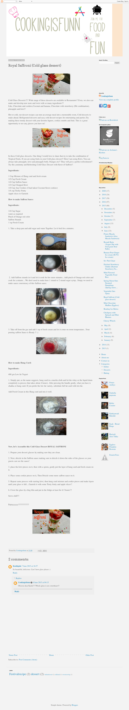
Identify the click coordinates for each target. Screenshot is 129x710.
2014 (104, 344)
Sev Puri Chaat (109, 260)
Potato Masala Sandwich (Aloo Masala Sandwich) (111, 236)
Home (51, 655)
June (106, 230)
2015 (104, 205)
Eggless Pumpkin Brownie (112, 446)
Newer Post (13, 655)
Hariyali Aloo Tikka (113, 435)
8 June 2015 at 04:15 (41, 582)
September (108, 219)
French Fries (114, 455)
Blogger (75, 705)
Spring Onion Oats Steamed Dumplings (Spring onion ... (111, 284)
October (107, 216)
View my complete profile (109, 99)
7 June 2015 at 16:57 (30, 566)
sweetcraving (66, 674)
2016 (104, 202)
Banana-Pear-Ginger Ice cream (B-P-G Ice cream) (111, 254)
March (107, 332)
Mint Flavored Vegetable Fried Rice (110, 274)
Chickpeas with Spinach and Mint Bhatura (111, 314)
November (108, 212)
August (107, 223)
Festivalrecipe (17, 674)
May (106, 325)
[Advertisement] (51, 638)
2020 (104, 191)
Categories (105, 364)
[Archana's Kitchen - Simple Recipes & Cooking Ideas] (109, 152)
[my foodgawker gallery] (109, 144)
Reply (15, 572)
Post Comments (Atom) (28, 659)
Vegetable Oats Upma (109, 292)
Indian (106, 366)
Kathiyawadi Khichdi (114, 414)
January (107, 340)
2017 (104, 198)
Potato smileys (112, 383)
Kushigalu (17, 566)
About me (105, 357)
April (106, 329)
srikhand (57, 674)
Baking (106, 373)
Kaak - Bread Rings (114, 425)
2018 (104, 194)
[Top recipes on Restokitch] (108, 120)
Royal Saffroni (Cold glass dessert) (111, 298)
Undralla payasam (112, 394)
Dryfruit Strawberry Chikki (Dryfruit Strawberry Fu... (111, 266)
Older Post (90, 655)
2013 (104, 348)
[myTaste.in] (104, 158)
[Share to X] (42, 551)
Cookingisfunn (24, 582)
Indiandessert (48, 674)
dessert (35, 674)
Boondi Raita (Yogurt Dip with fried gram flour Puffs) (111, 245)
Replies (19, 578)
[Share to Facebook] (44, 551)
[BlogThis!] (40, 551)
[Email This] (39, 551)
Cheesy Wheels (109, 320)
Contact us (105, 360)
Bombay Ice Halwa (111, 309)
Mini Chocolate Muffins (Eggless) (111, 304)
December (108, 208)
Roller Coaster (112, 404)
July (106, 227)
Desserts (107, 370)
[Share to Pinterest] (46, 551)
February (108, 336)
